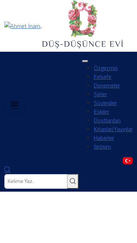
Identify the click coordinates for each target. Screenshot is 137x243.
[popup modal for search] (7, 169)
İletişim (102, 146)
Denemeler (107, 85)
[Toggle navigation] (14, 105)
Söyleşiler (105, 102)
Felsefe (102, 76)
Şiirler (100, 94)
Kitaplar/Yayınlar (113, 129)
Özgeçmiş (106, 67)
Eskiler (101, 111)
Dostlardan (107, 120)
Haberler (104, 137)
